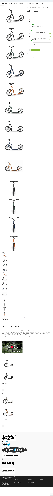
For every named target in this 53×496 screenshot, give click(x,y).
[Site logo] (7, 3)
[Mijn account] (46, 3)
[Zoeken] (47, 3)
